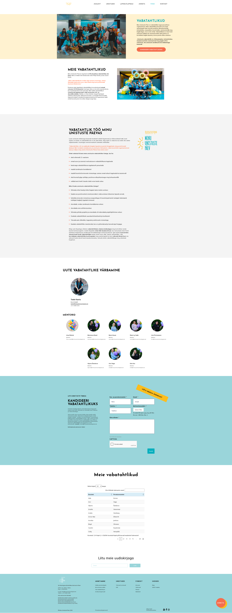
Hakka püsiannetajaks (100, 585)
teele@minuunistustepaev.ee (79, 304)
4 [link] (129, 539)
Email (135, 397)
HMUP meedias (156, 587)
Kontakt (163, 4)
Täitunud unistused (121, 585)
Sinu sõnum (114, 417)
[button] (111, 494)
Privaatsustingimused (101, 610)
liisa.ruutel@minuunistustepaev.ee (73, 339)
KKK (117, 587)
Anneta (142, 4)
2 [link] (123, 539)
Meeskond (138, 591)
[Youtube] (164, 609)
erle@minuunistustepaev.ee (137, 367)
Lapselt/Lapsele (126, 4)
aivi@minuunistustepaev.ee (116, 367)
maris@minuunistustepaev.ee (116, 339)
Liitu (135, 565)
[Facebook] (166, 609)
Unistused (110, 4)
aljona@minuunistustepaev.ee (95, 367)
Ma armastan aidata (100, 587)
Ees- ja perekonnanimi (118, 397)
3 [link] (126, 539)
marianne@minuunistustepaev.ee (95, 339)
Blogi (153, 585)
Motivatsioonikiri (140, 406)
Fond (153, 4)
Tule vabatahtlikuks (100, 589)
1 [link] (120, 539)
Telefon (113, 406)
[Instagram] (169, 610)
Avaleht (97, 4)
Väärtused (138, 587)
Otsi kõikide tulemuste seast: (114, 490)
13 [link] (140, 539)
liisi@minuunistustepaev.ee (158, 339)
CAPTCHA (113, 439)
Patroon (137, 589)
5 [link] (132, 539)
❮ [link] (117, 539)
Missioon (138, 585)
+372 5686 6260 (75, 305)
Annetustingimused (100, 591)
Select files (138, 410)
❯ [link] (143, 539)
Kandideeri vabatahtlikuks (151, 49)
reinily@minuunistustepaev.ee (137, 339)
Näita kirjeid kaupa (97, 486)
